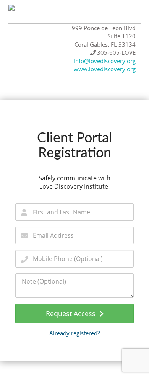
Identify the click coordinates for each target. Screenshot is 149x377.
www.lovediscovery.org (105, 69)
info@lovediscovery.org (105, 61)
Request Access (72, 313)
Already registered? (74, 333)
